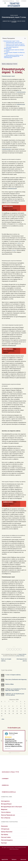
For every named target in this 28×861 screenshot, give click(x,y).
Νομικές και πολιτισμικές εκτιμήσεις (15, 44)
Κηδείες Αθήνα (9, 684)
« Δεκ (2, 719)
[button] (26, 741)
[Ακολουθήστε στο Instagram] (26, 5)
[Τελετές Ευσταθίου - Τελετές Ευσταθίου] (14, 5)
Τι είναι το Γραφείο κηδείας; (13, 674)
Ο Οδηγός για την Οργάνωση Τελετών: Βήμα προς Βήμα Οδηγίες (15, 689)
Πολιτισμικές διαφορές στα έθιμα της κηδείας (14, 53)
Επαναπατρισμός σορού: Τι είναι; (11, 41)
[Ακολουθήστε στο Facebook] (26, 4)
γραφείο (14, 250)
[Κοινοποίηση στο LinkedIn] (20, 649)
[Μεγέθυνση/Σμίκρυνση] (5, 852)
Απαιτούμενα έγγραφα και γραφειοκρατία (11, 47)
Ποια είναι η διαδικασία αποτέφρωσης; (16, 679)
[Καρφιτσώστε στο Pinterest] (18, 649)
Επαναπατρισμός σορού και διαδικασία (15, 45)
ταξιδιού (19, 243)
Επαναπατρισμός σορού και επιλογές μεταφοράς (14, 50)
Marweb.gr (16, 849)
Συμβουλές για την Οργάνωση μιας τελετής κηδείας (14, 694)
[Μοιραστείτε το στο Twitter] (13, 649)
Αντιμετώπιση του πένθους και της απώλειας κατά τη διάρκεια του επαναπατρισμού (13, 56)
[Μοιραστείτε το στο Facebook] (10, 649)
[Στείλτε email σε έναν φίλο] (15, 649)
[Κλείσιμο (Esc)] (1, 852)
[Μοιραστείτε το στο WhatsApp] (7, 649)
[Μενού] (2, 5)
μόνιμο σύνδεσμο (20, 655)
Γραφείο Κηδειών (14, 15)
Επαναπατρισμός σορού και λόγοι (14, 42)
